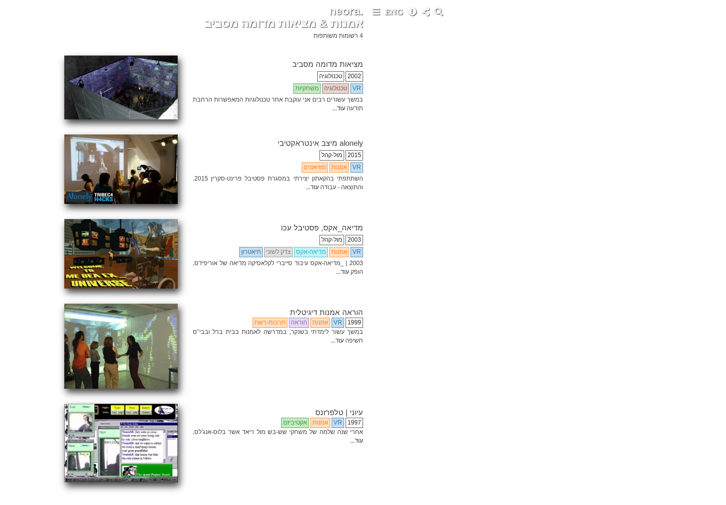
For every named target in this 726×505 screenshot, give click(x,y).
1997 (354, 422)
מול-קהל (331, 155)
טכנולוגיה (330, 76)
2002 (354, 76)
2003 (354, 239)
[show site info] (413, 12)
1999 (354, 322)
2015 (354, 155)
